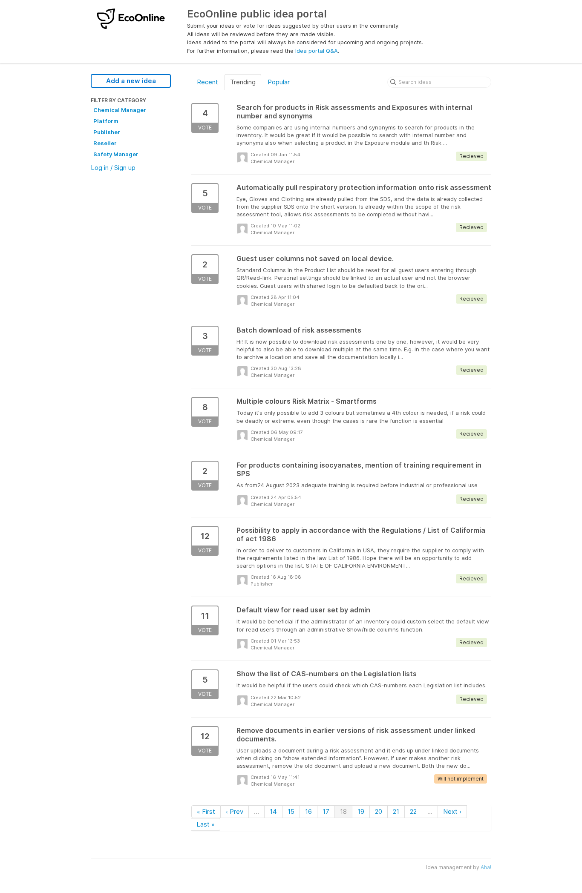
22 (413, 811)
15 (291, 811)
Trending (243, 82)
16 (308, 811)
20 (378, 811)
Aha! (486, 867)
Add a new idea (131, 81)
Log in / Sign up (113, 168)
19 (360, 811)
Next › (452, 811)
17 (326, 811)
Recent (207, 82)
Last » (205, 824)
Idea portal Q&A (316, 50)
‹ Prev (234, 811)
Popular (279, 82)
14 (273, 811)
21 (396, 811)
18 (343, 811)
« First (206, 811)
